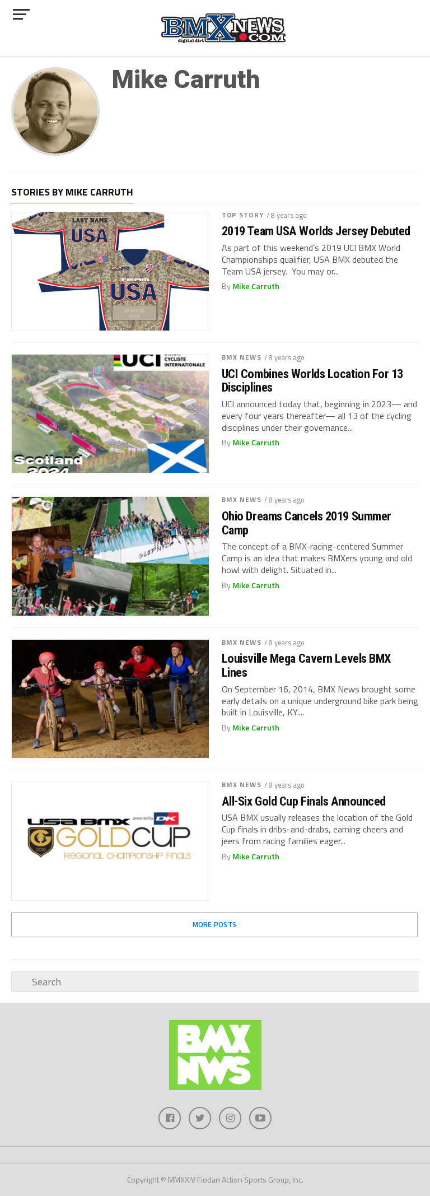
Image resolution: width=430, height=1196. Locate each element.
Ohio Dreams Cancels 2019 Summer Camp (306, 523)
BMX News (241, 357)
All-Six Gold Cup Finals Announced (304, 801)
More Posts (215, 924)
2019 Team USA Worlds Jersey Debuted (316, 231)
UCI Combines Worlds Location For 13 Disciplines (312, 380)
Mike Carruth (255, 286)
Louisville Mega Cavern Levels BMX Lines (306, 665)
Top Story (243, 215)
